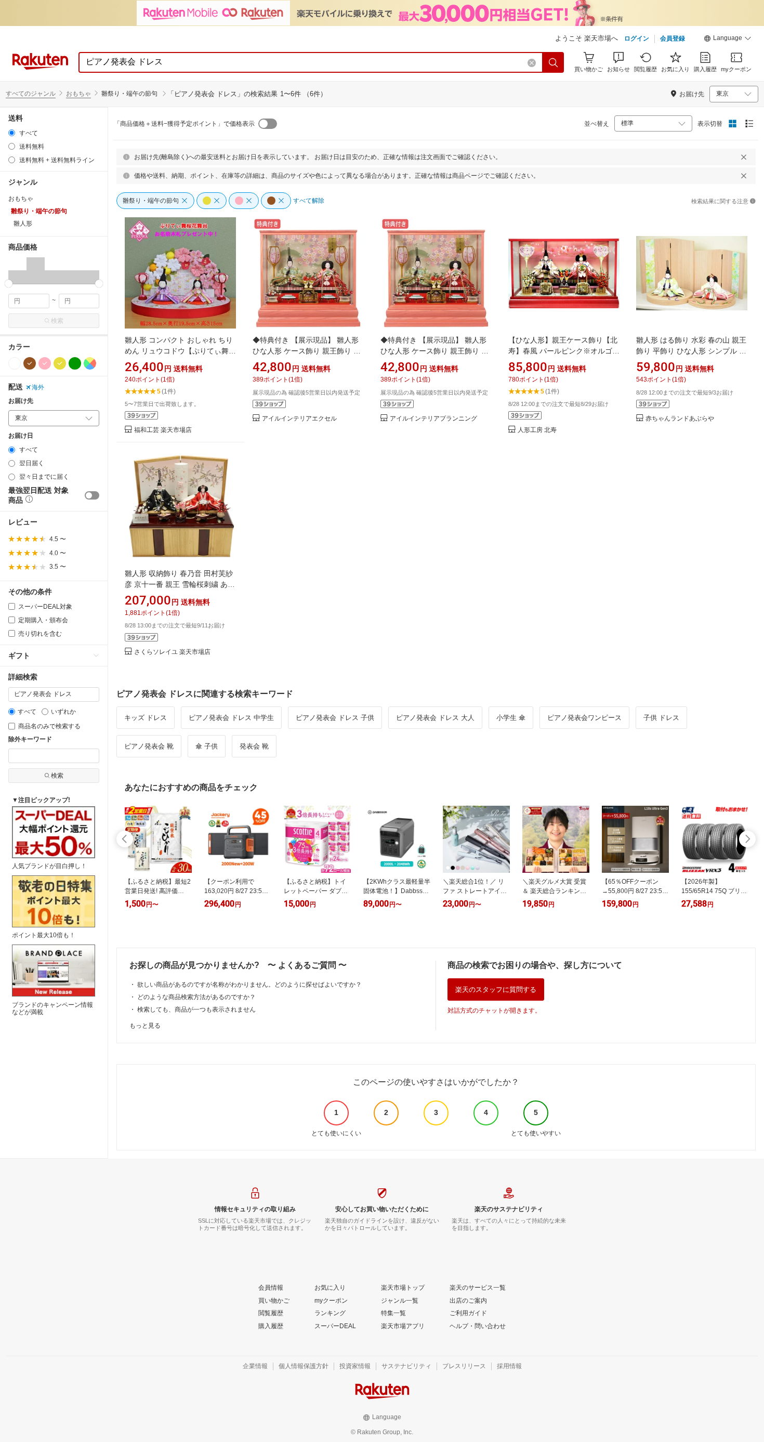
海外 (38, 387)
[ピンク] (44, 363)
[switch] (92, 495)
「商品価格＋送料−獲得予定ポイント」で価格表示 (184, 123)
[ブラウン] (29, 363)
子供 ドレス (661, 718)
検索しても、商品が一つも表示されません (196, 1009)
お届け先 (20, 401)
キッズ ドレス (145, 718)
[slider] (8, 283)
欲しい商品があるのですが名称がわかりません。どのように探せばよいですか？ (249, 984)
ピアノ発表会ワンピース (584, 718)
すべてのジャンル (31, 93)
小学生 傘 (510, 718)
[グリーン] (75, 363)
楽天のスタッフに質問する (495, 989)
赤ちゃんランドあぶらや (680, 418)
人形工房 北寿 (537, 430)
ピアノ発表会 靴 (149, 746)
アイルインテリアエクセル (299, 418)
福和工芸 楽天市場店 (163, 430)
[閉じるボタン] (743, 157)
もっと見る (145, 1025)
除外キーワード (30, 739)
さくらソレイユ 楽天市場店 (172, 652)
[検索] (553, 62)
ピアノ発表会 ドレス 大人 (435, 718)
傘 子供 (206, 746)
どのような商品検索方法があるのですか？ (196, 997)
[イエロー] (60, 363)
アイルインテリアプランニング (433, 418)
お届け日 (20, 435)
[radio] (11, 132)
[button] (728, 39)
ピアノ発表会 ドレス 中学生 (231, 718)
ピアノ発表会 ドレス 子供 (335, 718)
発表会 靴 (254, 746)
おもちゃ (78, 93)
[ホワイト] (14, 363)
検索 (57, 320)
